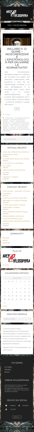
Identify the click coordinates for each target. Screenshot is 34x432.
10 (5, 292)
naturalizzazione (15, 124)
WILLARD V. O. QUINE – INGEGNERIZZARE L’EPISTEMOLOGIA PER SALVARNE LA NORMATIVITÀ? (17, 58)
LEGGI (17, 108)
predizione (6, 126)
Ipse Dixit (7, 114)
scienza (5, 127)
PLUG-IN (6, 265)
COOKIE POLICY (26, 426)
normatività (25, 124)
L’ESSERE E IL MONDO (10, 177)
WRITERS (6, 238)
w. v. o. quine (12, 127)
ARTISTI (5, 240)
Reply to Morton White (21, 126)
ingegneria (6, 119)
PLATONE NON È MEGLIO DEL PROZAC (16, 159)
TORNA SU (16, 417)
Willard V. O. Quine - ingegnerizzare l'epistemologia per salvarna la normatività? (17, 129)
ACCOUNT (30, 4)
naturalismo (6, 122)
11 (8, 292)
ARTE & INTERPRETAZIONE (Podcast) (15, 212)
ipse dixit (11, 121)
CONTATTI (13, 4)
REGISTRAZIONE (22, 4)
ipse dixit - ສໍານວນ (20, 121)
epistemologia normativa (22, 117)
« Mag (5, 306)
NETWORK (6, 243)
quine (12, 126)
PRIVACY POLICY (17, 426)
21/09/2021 (5, 32)
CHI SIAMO (8, 367)
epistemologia (9, 117)
